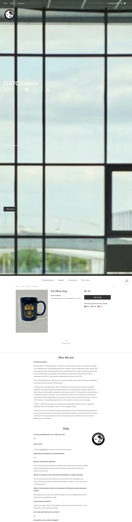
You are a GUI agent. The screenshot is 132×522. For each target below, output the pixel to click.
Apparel (61, 280)
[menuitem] (112, 286)
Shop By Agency (48, 280)
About (12, 3)
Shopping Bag (66, 343)
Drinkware (35, 286)
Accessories (72, 280)
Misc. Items (85, 280)
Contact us (20, 3)
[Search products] (126, 281)
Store (5, 3)
